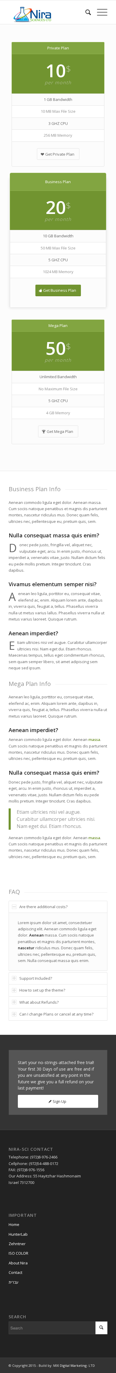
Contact (15, 1272)
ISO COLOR (18, 1253)
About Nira (18, 1263)
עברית (13, 1282)
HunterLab (18, 1234)
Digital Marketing (73, 1365)
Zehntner (17, 1243)
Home (14, 1224)
